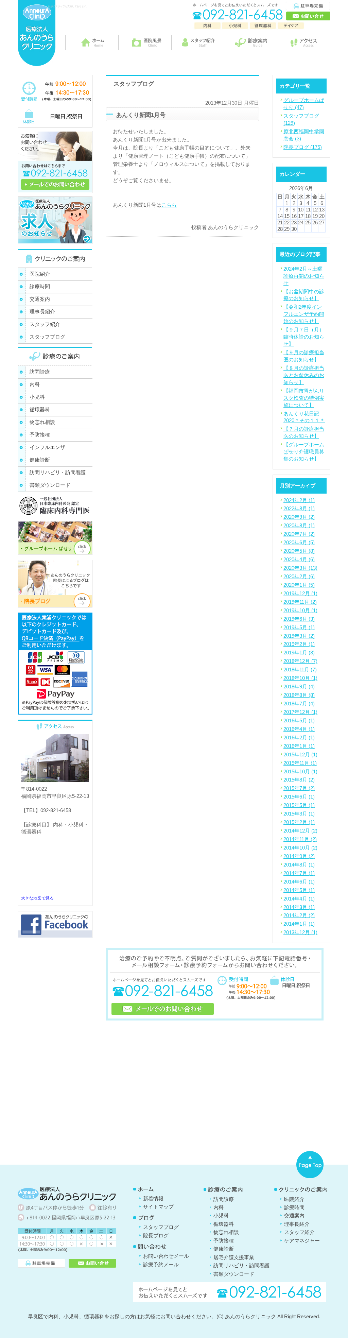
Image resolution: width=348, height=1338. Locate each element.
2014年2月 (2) (299, 915)
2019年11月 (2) (300, 602)
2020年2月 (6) (299, 576)
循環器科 (40, 409)
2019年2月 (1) (299, 644)
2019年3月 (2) (299, 636)
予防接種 (40, 435)
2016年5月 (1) (299, 720)
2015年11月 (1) (300, 763)
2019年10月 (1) (300, 610)
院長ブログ (156, 1235)
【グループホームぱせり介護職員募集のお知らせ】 (303, 452)
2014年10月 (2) (300, 848)
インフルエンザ (47, 447)
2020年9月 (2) (299, 517)
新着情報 (153, 1198)
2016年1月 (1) (299, 746)
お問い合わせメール (166, 1256)
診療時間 (40, 286)
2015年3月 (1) (299, 814)
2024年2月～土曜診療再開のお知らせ (303, 276)
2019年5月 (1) (299, 627)
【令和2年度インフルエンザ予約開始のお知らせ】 (303, 314)
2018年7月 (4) (299, 703)
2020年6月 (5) (299, 542)
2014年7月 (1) (299, 873)
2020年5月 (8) (299, 551)
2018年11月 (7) (300, 669)
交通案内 (40, 299)
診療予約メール (161, 1264)
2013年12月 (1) (300, 932)
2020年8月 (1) (299, 525)
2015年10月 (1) (300, 771)
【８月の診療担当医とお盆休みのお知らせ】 (303, 375)
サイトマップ (158, 1207)
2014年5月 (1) (299, 890)
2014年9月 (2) (299, 856)
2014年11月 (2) (300, 839)
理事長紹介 (42, 311)
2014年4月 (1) (299, 899)
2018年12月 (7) (300, 661)
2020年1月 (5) (299, 585)
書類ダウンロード (50, 485)
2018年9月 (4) (299, 686)
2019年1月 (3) (299, 652)
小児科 (37, 397)
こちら (169, 205)
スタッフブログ (47, 337)
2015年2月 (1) (299, 822)
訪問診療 (40, 372)
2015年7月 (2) (299, 788)
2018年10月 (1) (300, 678)
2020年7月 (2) (299, 534)
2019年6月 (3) (299, 619)
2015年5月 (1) (299, 805)
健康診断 (40, 460)
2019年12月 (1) (300, 593)
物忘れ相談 (42, 422)
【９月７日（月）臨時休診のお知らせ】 (303, 337)
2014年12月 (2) (300, 831)
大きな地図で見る (37, 898)
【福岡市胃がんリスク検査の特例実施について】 (303, 398)
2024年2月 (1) (299, 500)
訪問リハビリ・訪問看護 (58, 472)
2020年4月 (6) (299, 559)
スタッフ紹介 (45, 324)
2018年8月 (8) (299, 695)
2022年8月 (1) (299, 508)
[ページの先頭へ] (310, 1164)
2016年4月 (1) (299, 729)
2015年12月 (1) (300, 754)
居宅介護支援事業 (233, 1257)
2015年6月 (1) (299, 797)
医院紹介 (40, 274)
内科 (35, 384)
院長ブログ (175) (302, 147)
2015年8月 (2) (299, 780)
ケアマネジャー (302, 1240)
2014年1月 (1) (299, 924)
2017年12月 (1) (300, 712)
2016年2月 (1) (299, 737)
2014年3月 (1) (299, 907)
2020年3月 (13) (300, 568)
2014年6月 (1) (299, 882)
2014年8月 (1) (299, 865)
